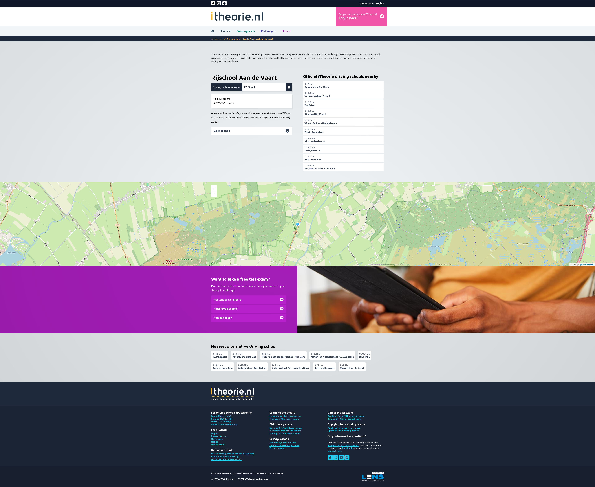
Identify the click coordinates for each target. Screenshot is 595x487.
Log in (214, 433)
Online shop (217, 444)
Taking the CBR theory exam (284, 433)
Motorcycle (268, 31)
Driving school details (239, 38)
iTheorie (225, 31)
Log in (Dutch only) (221, 416)
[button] (298, 224)
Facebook (347, 448)
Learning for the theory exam (285, 416)
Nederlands (367, 3)
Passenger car (246, 31)
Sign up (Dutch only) (222, 418)
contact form (242, 117)
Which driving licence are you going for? (232, 453)
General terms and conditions (250, 473)
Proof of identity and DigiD (225, 456)
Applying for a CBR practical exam (346, 416)
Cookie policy (276, 473)
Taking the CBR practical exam (344, 418)
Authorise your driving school (285, 430)
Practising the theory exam (284, 418)
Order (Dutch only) (221, 421)
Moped (286, 31)
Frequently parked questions (343, 445)
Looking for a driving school (284, 445)
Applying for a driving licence (343, 430)
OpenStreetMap (586, 264)
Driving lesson (276, 448)
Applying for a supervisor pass (344, 427)
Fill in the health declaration (226, 459)
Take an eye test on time (282, 442)
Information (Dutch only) (224, 424)
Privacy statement (221, 473)
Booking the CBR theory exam (285, 427)
